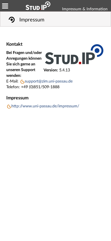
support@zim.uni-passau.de (49, 81)
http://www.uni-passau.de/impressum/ (45, 106)
